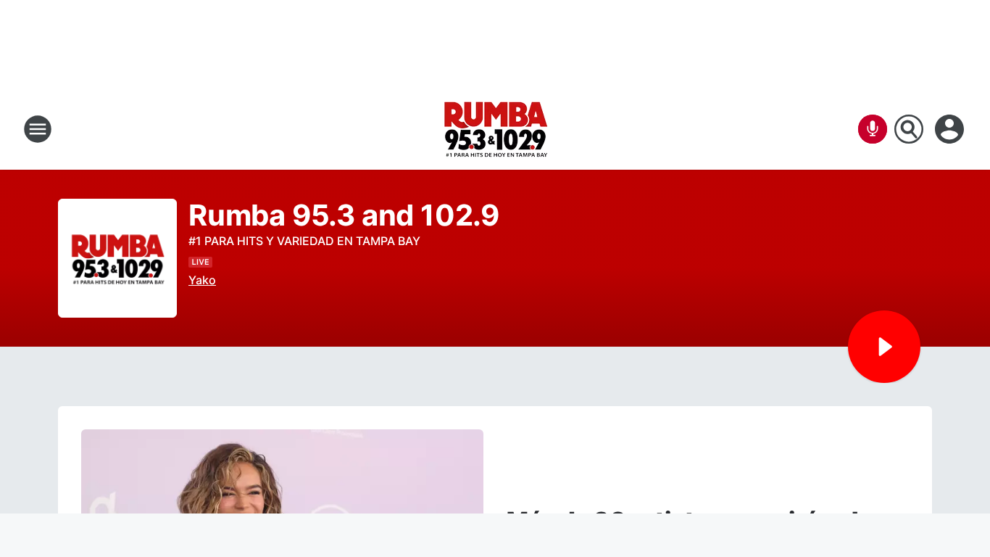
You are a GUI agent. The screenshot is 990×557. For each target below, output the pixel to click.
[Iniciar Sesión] (951, 129)
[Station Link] (495, 129)
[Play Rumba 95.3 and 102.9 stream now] (117, 258)
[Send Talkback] (872, 129)
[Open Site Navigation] (37, 129)
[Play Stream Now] (884, 346)
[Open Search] (908, 129)
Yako (202, 280)
